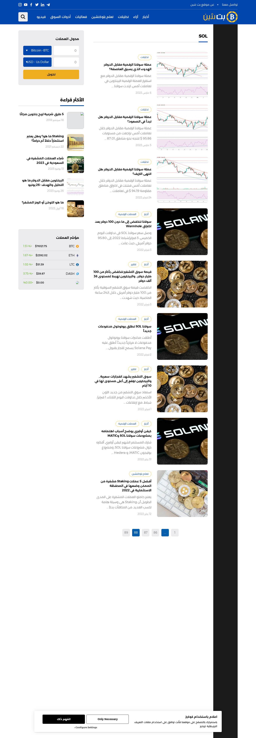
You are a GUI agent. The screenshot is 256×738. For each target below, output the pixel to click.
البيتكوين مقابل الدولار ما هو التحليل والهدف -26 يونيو (43, 183)
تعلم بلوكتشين (102, 17)
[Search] (23, 17)
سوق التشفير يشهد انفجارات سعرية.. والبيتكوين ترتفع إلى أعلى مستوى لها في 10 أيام (123, 381)
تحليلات (123, 17)
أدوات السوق (60, 17)
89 (126, 532)
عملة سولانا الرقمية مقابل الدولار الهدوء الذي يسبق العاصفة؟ (127, 67)
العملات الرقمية (127, 214)
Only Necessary (108, 719)
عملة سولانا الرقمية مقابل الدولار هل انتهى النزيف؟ (124, 172)
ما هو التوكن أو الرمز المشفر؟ (43, 202)
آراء (135, 17)
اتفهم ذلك (63, 719)
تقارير (133, 264)
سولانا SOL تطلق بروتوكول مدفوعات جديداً (124, 329)
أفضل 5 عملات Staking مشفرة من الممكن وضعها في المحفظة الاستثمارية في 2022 (126, 486)
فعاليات (81, 17)
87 (145, 532)
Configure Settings (86, 727)
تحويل (51, 74)
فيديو (41, 17)
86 (155, 532)
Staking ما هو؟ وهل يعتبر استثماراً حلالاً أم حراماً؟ (45, 138)
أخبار (146, 17)
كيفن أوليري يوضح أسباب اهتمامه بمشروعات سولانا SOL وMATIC (126, 433)
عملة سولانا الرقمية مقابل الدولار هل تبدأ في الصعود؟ (124, 119)
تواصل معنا (230, 4)
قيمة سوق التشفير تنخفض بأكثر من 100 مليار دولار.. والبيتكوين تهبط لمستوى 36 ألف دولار (122, 276)
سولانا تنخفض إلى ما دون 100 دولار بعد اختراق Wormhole (123, 224)
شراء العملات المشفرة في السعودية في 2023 (45, 161)
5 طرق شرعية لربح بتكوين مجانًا (42, 114)
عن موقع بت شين (202, 4)
